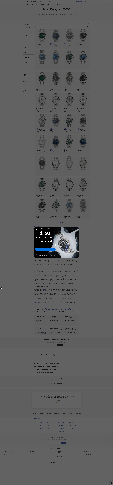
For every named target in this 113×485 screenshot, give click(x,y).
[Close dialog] (36, 228)
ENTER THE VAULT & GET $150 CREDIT (45, 249)
